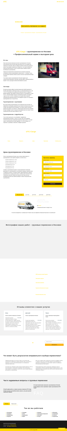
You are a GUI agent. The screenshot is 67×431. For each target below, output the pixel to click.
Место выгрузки (46, 168)
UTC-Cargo (33, 429)
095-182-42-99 (60, 1)
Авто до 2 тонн (19, 194)
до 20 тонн (48, 194)
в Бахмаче (9, 413)
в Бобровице (10, 415)
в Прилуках (54, 412)
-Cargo (7, 2)
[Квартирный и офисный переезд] (33, 248)
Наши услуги (13, 403)
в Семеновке (55, 413)
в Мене (23, 416)
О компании (29, 1)
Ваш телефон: (48, 339)
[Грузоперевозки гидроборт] (33, 235)
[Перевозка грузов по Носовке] (54, 235)
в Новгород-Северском (42, 413)
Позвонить (61, 428)
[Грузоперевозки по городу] (54, 248)
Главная (22, 1)
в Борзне (9, 416)
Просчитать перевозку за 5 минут (33, 26)
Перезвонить (54, 344)
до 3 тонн (27, 194)
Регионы (6, 403)
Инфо (43, 1)
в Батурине (9, 412)
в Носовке (39, 415)
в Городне (24, 412)
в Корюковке (25, 415)
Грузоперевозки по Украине (30, 32)
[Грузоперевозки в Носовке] (12, 235)
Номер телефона (46, 173)
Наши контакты (36, 1)
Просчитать (52, 183)
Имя (44, 177)
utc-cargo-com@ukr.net (11, 426)
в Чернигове (55, 416)
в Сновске (54, 415)
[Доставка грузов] (12, 248)
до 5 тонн (34, 194)
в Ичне (23, 413)
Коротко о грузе (46, 160)
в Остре (39, 416)
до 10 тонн (41, 194)
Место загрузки (46, 164)
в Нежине (39, 412)
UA (46, 1)
